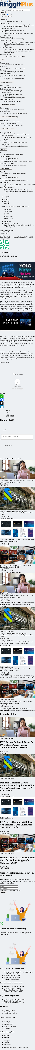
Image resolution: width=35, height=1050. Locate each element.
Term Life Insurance (6, 132)
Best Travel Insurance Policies (13, 992)
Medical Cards (4, 141)
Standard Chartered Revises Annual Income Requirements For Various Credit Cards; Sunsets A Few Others (17, 512)
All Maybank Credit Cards (12, 975)
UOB (7, 414)
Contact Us (3, 175)
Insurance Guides (5, 160)
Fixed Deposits (4, 85)
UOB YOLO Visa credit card (14, 287)
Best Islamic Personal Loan (12, 1001)
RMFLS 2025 (8, 218)
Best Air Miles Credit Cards (12, 974)
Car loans (3, 70)
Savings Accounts (5, 89)
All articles (3, 153)
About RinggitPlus (6, 168)
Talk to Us (7, 1021)
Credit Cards (8, 16)
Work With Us (8, 1023)
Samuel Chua (4, 484)
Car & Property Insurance (8, 104)
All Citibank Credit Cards (12, 977)
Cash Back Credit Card (11, 223)
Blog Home (7, 209)
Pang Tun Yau (4, 516)
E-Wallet (6, 213)
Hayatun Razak (5, 252)
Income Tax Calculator (7, 163)
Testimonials (4, 179)
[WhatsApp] (17, 396)
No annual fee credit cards (8, 28)
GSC (7, 362)
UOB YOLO (10, 416)
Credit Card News (5, 232)
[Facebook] (17, 399)
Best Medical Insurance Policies (13, 990)
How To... (3, 149)
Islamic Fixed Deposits (7, 96)
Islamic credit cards (6, 47)
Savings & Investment (7, 82)
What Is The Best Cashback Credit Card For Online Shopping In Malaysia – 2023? (16, 566)
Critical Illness (4, 144)
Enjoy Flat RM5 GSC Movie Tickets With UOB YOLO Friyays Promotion (19, 226)
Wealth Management (6, 99)
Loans (2, 59)
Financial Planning (9, 1010)
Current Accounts (5, 92)
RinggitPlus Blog (9, 1012)
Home (2, 16)
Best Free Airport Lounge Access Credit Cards (18, 972)
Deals (2, 235)
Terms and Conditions (7, 187)
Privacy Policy (8, 1024)
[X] (17, 403)
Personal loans (4, 63)
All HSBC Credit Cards (11, 979)
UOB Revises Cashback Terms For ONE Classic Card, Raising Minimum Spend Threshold (17, 481)
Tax (5, 215)
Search (3, 12)
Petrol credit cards (5, 40)
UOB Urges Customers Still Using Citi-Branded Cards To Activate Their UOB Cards (17, 540)
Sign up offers (4, 23)
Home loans (3, 66)
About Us (3, 172)
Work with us (4, 182)
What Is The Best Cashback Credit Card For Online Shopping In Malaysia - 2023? (17, 860)
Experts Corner (8, 216)
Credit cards (3, 19)
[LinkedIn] (17, 406)
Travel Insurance (5, 120)
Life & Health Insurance (7, 128)
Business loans (4, 77)
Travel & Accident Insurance (9, 116)
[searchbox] (21, 10)
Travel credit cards (5, 54)
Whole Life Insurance (6, 135)
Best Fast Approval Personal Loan (14, 999)
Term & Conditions (10, 1026)
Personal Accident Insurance (8, 123)
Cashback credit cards (6, 32)
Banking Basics (5, 156)
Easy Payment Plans (6, 73)
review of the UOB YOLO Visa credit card (13, 357)
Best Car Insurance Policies (12, 988)
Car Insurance (4, 108)
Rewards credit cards (6, 37)
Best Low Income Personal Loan (14, 1003)
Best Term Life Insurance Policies (14, 986)
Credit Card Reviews (10, 1013)
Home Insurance (5, 111)
